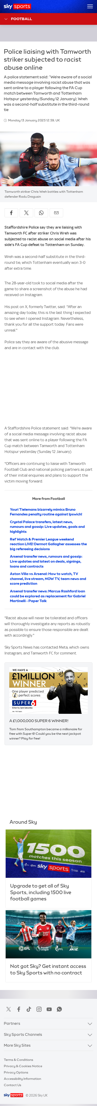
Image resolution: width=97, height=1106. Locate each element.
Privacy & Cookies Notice (23, 1066)
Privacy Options (16, 1072)
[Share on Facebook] (11, 212)
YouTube (49, 1009)
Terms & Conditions (18, 1059)
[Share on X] (26, 212)
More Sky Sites (17, 1045)
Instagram (39, 1009)
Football (21, 19)
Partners (12, 1023)
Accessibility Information (22, 1078)
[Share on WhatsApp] (41, 212)
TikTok (29, 1009)
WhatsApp (59, 1009)
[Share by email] (56, 212)
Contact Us (12, 1085)
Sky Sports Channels (23, 1034)
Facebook (18, 1009)
